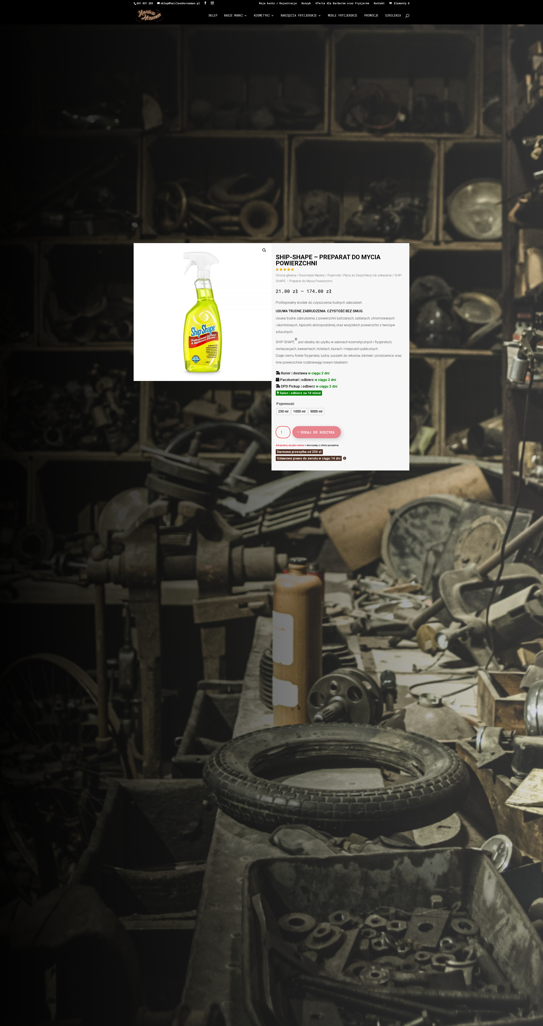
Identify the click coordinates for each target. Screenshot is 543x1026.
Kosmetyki (262, 15)
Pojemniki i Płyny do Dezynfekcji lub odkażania (359, 275)
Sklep (213, 15)
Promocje (371, 15)
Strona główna (286, 275)
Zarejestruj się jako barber (290, 445)
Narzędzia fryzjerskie (299, 15)
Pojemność (285, 404)
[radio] (283, 411)
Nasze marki (233, 15)
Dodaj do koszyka (317, 432)
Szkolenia (393, 15)
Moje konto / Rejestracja (278, 3)
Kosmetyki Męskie (312, 275)
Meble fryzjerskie (342, 15)
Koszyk (306, 3)
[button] (264, 250)
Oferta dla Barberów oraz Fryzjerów (342, 3)
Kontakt (379, 3)
